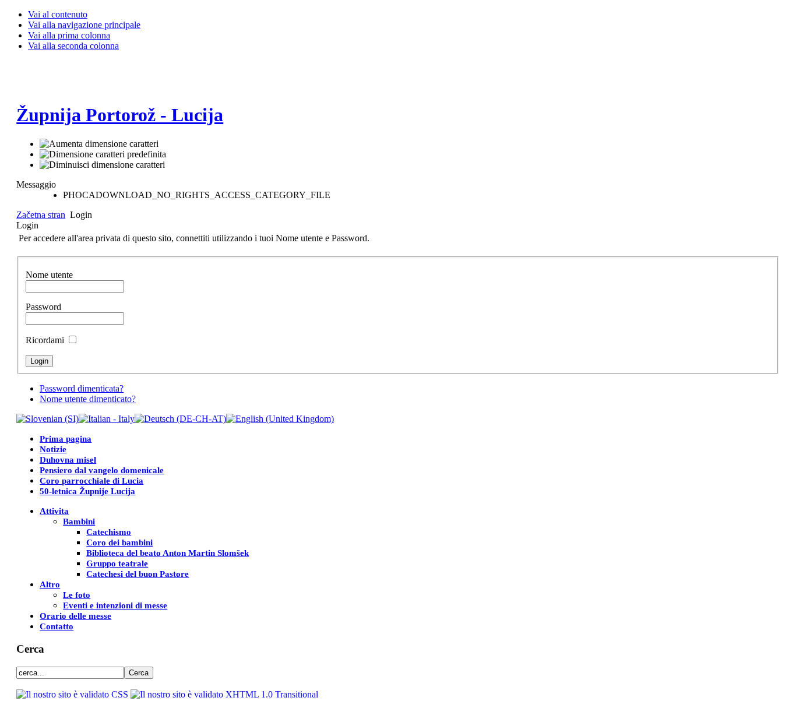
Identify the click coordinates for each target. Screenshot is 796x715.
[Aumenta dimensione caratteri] (99, 144)
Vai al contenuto (57, 14)
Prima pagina (65, 438)
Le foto (76, 595)
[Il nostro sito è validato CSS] (73, 694)
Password (43, 307)
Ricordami (45, 340)
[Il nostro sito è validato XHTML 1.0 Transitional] (224, 694)
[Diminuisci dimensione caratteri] (102, 165)
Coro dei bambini (119, 542)
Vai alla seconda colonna (73, 46)
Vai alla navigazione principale (84, 25)
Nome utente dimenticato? (88, 399)
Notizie (53, 449)
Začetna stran (40, 215)
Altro (50, 584)
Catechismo (108, 532)
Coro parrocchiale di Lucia (91, 480)
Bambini (79, 521)
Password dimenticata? (82, 388)
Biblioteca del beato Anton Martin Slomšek (167, 553)
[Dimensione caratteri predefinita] (103, 154)
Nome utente (49, 275)
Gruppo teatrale (117, 563)
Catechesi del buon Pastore (137, 574)
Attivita (54, 511)
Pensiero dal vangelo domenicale (102, 470)
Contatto (56, 626)
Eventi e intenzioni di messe (115, 605)
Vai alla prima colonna (69, 35)
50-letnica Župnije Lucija (87, 491)
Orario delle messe (75, 616)
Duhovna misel (68, 459)
